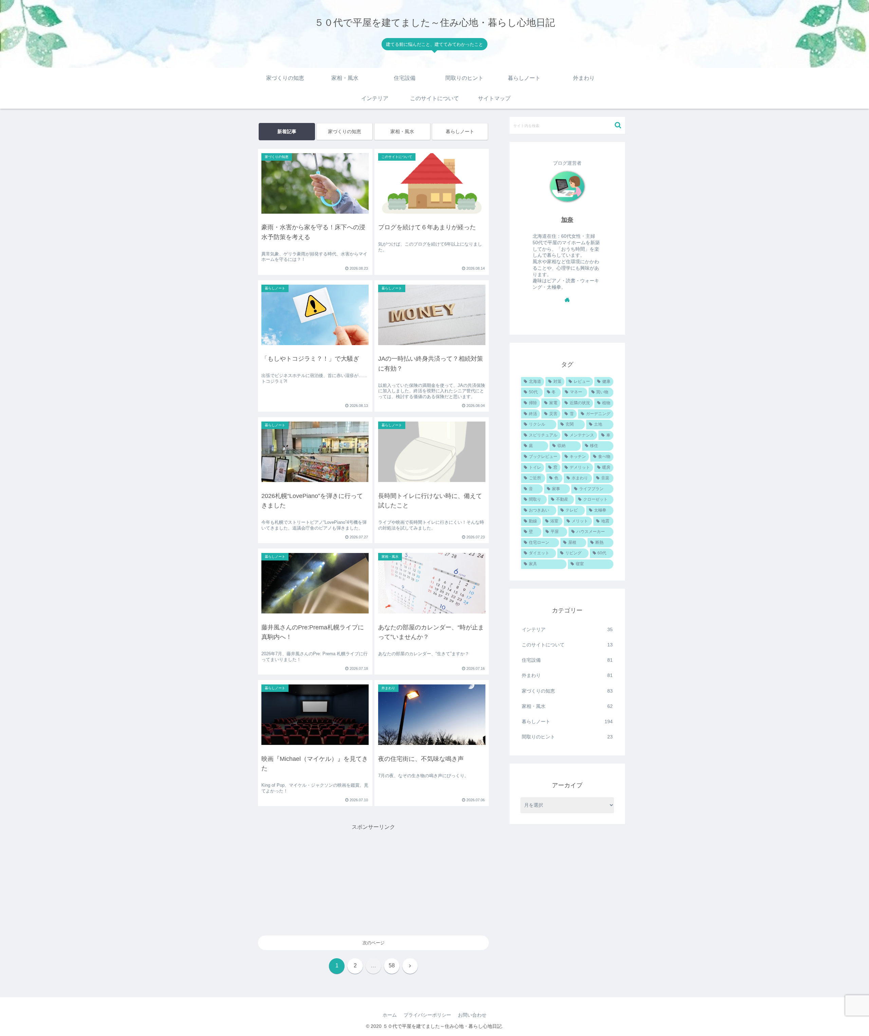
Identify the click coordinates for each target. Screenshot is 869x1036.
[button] (618, 125)
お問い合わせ (472, 1015)
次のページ (374, 942)
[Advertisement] (373, 879)
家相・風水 (402, 131)
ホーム (390, 1015)
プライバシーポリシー (427, 1015)
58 (392, 965)
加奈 (567, 219)
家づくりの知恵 (344, 131)
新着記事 (286, 131)
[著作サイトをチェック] (567, 299)
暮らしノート (460, 131)
